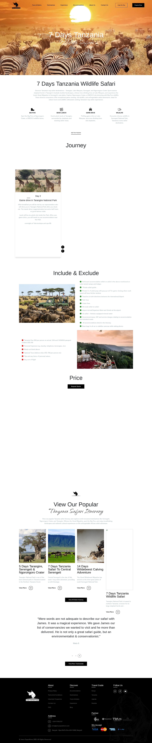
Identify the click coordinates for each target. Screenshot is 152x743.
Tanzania (94, 695)
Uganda (94, 699)
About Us (92, 5)
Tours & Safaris (36, 5)
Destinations (51, 5)
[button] (72, 656)
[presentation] (62, 247)
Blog (71, 707)
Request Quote (76, 386)
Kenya (93, 691)
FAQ (49, 707)
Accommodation (78, 5)
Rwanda (94, 703)
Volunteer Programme (55, 699)
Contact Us (104, 5)
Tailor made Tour (101, 451)
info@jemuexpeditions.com (60, 726)
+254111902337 (57, 721)
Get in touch (76, 133)
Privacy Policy (52, 691)
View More (23, 588)
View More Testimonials (76, 664)
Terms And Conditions (55, 695)
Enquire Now (138, 5)
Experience (64, 5)
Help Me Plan (121, 5)
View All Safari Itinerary (76, 600)
